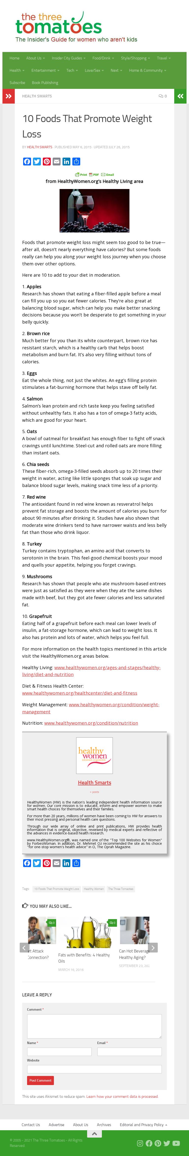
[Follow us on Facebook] (149, 1143)
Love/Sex (92, 70)
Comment (35, 1009)
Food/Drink (101, 58)
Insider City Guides (67, 58)
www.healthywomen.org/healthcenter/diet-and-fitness (79, 693)
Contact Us (31, 1124)
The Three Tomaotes (120, 889)
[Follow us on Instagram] (140, 1143)
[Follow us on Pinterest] (158, 1143)
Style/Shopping (133, 58)
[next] (153, 947)
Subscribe (17, 82)
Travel (162, 58)
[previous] (25, 947)
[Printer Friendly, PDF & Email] (94, 174)
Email (102, 1043)
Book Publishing (45, 82)
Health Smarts (37, 96)
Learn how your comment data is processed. (122, 1096)
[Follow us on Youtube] (175, 1143)
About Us (33, 58)
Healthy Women (94, 889)
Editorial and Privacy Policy (142, 1124)
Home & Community (146, 70)
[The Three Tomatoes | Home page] (74, 26)
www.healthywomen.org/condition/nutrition (91, 723)
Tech (70, 70)
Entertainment (44, 70)
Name (32, 1043)
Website (33, 1060)
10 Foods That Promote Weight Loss (56, 889)
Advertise (56, 1124)
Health (15, 70)
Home (14, 58)
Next (115, 70)
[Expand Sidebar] (8, 96)
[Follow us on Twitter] (166, 1143)
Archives (104, 1124)
